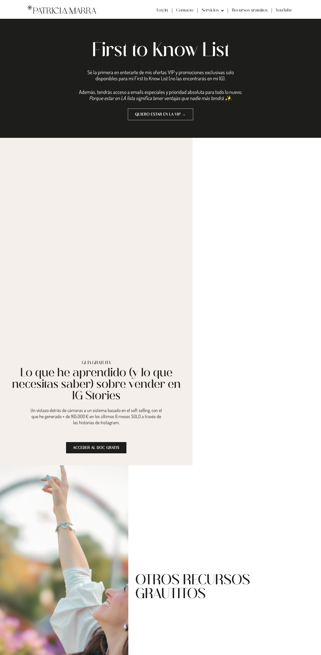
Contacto (184, 10)
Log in (162, 10)
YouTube (284, 10)
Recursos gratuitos (250, 10)
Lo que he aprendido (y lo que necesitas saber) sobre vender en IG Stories (96, 385)
